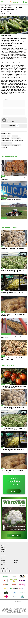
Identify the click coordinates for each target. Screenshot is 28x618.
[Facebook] (17, 125)
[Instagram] (6, 571)
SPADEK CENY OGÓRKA (19, 140)
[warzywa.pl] (14, 2)
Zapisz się (14, 491)
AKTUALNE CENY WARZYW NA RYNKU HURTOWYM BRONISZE (11, 145)
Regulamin (3, 549)
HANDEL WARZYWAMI (5, 138)
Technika (3, 562)
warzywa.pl (3, 5)
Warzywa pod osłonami (6, 558)
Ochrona (3, 560)
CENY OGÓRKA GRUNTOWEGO (6, 142)
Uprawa (15, 562)
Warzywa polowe (17, 556)
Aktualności (3, 556)
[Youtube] (9, 571)
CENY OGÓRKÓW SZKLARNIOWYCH (7, 140)
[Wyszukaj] (26, 2)
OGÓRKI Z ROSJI (4, 147)
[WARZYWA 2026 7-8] (14, 515)
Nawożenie (16, 560)
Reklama (3, 547)
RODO (2, 551)
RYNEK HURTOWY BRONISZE (15, 138)
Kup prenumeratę (14, 535)
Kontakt (2, 545)
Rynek (10, 5)
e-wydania (3, 564)
